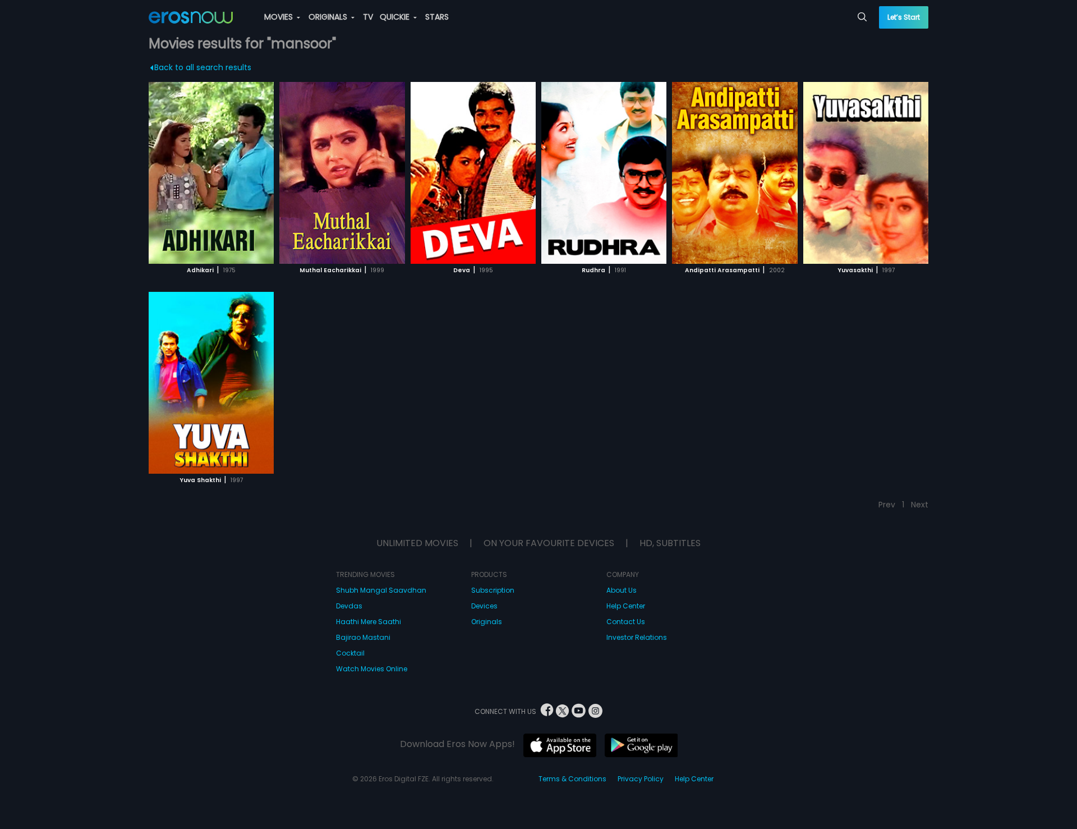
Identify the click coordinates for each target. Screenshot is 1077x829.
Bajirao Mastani (363, 637)
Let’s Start (903, 17)
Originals (486, 621)
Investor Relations (636, 637)
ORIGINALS (329, 16)
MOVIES (279, 16)
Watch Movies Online (371, 669)
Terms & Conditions (572, 779)
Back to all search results (202, 67)
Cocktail (350, 653)
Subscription (492, 590)
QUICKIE (396, 16)
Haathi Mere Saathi (368, 621)
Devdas (349, 606)
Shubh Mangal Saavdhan (381, 590)
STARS (437, 16)
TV (368, 16)
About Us (621, 590)
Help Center (625, 606)
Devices (484, 606)
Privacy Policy (641, 779)
